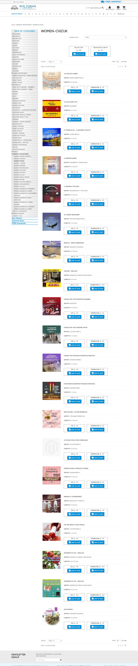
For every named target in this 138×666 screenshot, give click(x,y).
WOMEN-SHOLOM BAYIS (21, 184)
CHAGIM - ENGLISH (70, 271)
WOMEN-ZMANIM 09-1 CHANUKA (24, 206)
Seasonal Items (18, 221)
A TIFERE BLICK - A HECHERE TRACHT (77, 130)
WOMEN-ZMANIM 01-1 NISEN (23, 191)
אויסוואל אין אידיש (18, 2)
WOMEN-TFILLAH (19, 186)
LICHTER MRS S (75, 331)
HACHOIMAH (68, 609)
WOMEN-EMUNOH (19, 165)
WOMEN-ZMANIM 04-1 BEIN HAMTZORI (22, 199)
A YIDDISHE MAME (70, 158)
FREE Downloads (19, 223)
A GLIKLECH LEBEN (71, 73)
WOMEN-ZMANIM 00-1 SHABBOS (24, 189)
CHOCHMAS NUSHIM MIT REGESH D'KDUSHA (79, 384)
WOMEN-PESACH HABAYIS (22, 182)
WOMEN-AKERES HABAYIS (22, 156)
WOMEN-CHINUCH (19, 158)
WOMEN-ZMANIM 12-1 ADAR (23, 209)
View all (121, 14)
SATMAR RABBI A (75, 360)
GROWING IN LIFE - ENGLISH (74, 553)
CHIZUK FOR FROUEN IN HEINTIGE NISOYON (79, 355)
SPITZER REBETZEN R (77, 219)
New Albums (17, 218)
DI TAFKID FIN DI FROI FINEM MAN (76, 440)
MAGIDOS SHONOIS (76, 247)
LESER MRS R (74, 134)
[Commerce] (23, 7)
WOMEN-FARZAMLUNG (21, 168)
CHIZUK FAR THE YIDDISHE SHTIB (75, 327)
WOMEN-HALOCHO (20, 170)
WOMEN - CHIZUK (19, 163)
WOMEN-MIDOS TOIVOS (21, 177)
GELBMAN (73, 106)
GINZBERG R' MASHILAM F (79, 162)
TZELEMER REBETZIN (77, 416)
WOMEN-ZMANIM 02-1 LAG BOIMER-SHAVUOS (25, 194)
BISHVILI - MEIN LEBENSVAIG (74, 243)
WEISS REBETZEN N (76, 78)
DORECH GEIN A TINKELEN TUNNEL (76, 468)
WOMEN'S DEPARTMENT (24, 25)
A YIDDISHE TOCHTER (71, 186)
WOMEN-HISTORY (19, 172)
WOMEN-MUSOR (19, 179)
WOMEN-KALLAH (19, 175)
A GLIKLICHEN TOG (70, 102)
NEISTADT (73, 303)
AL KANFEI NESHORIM (71, 214)
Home (13, 25)
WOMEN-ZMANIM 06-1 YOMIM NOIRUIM (23, 203)
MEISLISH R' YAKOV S (77, 501)
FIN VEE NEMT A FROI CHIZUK (74, 525)
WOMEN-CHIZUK (19, 161)
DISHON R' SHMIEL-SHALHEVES (80, 557)
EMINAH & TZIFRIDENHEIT (73, 496)
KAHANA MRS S (75, 472)
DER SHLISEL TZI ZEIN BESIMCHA (75, 412)
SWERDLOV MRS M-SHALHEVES (81, 275)
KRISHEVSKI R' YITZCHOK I (79, 190)
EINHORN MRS (75, 388)
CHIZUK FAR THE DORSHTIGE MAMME (77, 299)
